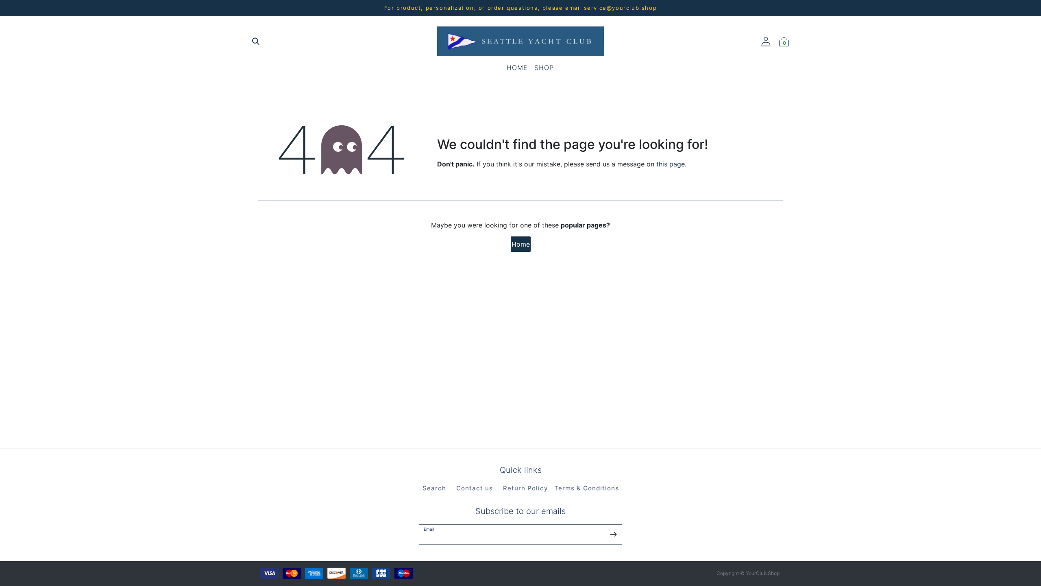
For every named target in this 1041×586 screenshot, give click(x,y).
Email (429, 529)
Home (521, 244)
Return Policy (525, 488)
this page (670, 164)
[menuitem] (517, 67)
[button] (613, 534)
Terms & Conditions (586, 488)
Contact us (474, 488)
